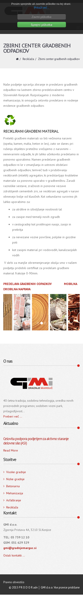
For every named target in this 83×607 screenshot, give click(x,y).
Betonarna (13, 486)
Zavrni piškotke (41, 17)
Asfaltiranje (13, 500)
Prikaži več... (41, 7)
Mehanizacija (14, 493)
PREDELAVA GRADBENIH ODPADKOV (27, 284)
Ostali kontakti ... (14, 555)
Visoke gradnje (16, 472)
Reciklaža (28, 59)
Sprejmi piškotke (41, 24)
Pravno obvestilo (13, 582)
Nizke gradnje (15, 479)
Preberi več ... (12, 416)
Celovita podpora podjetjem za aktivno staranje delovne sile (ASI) (36, 441)
